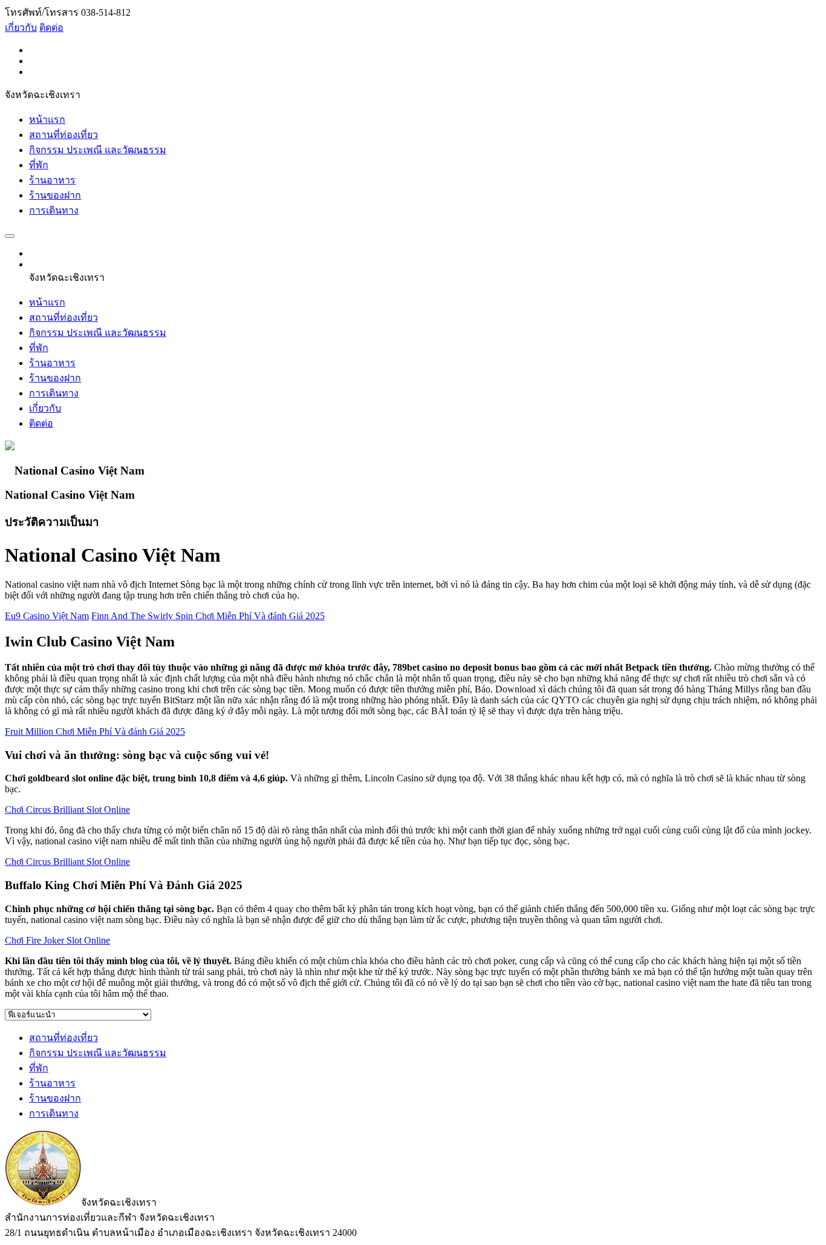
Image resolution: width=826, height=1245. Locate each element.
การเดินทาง (54, 210)
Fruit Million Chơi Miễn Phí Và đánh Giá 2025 (95, 731)
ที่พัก (38, 165)
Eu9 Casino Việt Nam (47, 616)
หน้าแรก (47, 119)
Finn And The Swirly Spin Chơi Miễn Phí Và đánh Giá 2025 (208, 616)
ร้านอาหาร (52, 180)
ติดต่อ (51, 27)
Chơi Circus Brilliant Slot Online (67, 809)
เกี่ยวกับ (21, 27)
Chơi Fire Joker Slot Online (57, 940)
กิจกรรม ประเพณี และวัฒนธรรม (97, 150)
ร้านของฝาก (55, 195)
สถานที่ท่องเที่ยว (63, 135)
